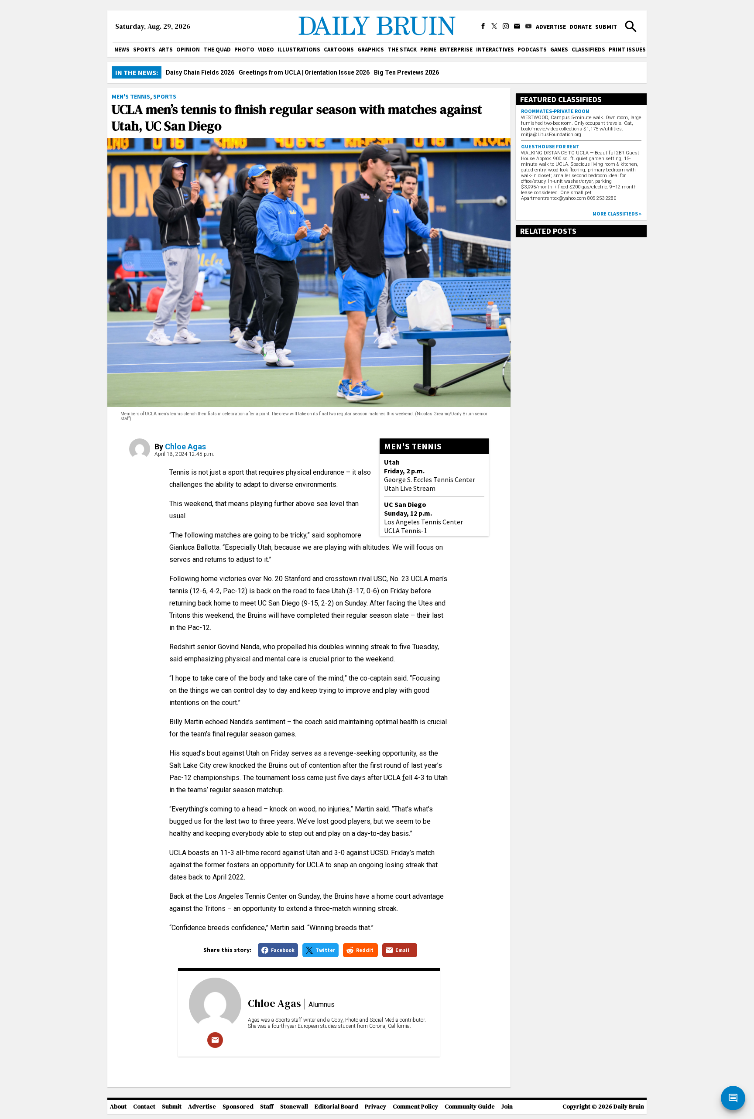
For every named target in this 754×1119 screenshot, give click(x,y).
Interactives (495, 49)
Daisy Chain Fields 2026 (200, 72)
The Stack (402, 49)
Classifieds (588, 49)
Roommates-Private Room (555, 111)
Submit (606, 27)
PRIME (428, 49)
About (118, 1106)
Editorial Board (336, 1106)
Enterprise (456, 49)
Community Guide (470, 1106)
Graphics (370, 49)
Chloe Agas (185, 446)
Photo (244, 49)
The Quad (217, 49)
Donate (580, 27)
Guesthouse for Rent (550, 146)
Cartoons (339, 49)
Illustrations (299, 49)
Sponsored (238, 1106)
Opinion (188, 49)
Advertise (551, 27)
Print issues (627, 49)
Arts (166, 49)
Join (507, 1106)
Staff (267, 1106)
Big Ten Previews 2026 (406, 72)
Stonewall (294, 1106)
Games (559, 49)
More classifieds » (617, 213)
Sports (144, 49)
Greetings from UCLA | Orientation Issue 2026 (304, 72)
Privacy (375, 1106)
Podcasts (532, 49)
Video (266, 49)
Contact (144, 1106)
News (122, 49)
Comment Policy (415, 1106)
